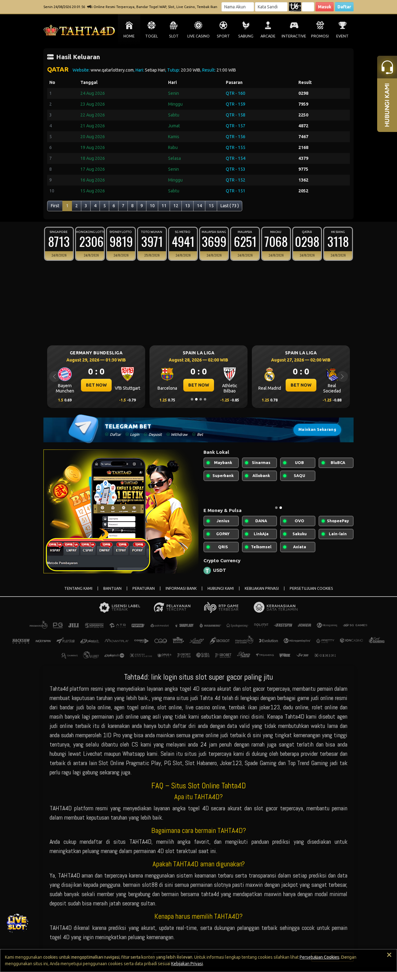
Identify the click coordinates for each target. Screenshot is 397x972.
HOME (129, 36)
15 (211, 205)
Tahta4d (59, 689)
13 (187, 205)
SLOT (174, 36)
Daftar (344, 6)
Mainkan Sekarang (317, 429)
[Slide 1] (192, 399)
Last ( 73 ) (230, 205)
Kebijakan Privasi (187, 963)
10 (152, 205)
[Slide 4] (205, 399)
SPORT (223, 36)
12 (175, 205)
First (55, 205)
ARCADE (268, 36)
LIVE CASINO (198, 36)
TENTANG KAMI (78, 588)
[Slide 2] (196, 399)
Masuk (324, 6)
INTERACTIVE (294, 36)
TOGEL (151, 36)
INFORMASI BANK (181, 588)
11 (164, 205)
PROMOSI (320, 36)
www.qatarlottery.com (112, 70)
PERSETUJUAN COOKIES (311, 588)
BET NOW (106, 385)
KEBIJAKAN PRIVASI (262, 588)
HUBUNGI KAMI (220, 588)
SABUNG (245, 36)
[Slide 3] (200, 399)
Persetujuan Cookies (319, 957)
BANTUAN (112, 588)
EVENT (342, 36)
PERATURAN (143, 588)
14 (199, 205)
